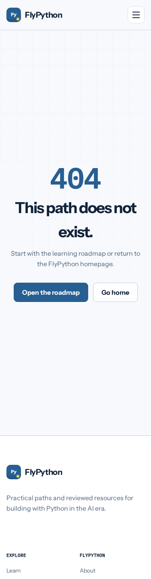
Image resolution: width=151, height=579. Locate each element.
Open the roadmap (51, 292)
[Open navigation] (136, 14)
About (87, 570)
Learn (13, 570)
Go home (115, 292)
